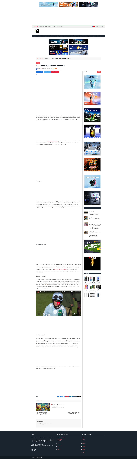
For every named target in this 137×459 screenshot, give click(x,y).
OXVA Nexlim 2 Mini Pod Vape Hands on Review (94, 213)
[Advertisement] (68, 16)
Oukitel (83, 449)
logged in (43, 423)
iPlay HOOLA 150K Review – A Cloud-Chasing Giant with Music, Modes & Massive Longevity (95, 234)
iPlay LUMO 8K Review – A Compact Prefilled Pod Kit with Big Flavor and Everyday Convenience (95, 226)
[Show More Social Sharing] (60, 72)
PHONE (50, 36)
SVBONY (83, 437)
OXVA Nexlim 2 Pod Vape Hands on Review (94, 219)
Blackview (84, 440)
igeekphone (40, 457)
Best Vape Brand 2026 (81, 36)
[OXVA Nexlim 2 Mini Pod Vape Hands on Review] (86, 212)
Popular (86, 208)
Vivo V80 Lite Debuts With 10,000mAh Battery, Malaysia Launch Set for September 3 (51, 26)
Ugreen (83, 452)
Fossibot (83, 442)
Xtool (83, 447)
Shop (101, 36)
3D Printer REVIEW (92, 208)
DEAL (97, 36)
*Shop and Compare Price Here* (38, 448)
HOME (34, 36)
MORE (93, 36)
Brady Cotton (42, 68)
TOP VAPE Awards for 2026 (59, 36)
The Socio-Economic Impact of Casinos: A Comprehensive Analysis (58, 406)
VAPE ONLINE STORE (61, 437)
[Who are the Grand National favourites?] (58, 85)
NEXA (58, 443)
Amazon (46, 36)
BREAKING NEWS (39, 36)
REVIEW (89, 36)
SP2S (58, 446)
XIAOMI (98, 208)
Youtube (33, 450)
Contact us (34, 442)
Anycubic (84, 446)
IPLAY (59, 447)
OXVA (58, 442)
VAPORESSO (60, 439)
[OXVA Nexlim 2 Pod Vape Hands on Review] (86, 218)
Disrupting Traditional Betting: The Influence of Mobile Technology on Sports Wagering (42, 414)
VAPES (67, 36)
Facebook (34, 449)
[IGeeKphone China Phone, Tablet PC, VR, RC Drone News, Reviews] (36, 31)
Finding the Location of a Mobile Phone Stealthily (73, 413)
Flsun (83, 445)
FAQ (38, 63)
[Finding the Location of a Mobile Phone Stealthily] (74, 407)
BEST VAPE (72, 36)
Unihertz (83, 443)
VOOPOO (59, 440)
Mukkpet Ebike (84, 450)
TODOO (59, 449)
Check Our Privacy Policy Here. (37, 444)
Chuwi (83, 439)
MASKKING (59, 445)
